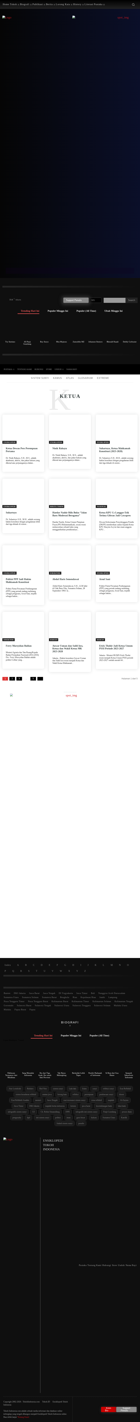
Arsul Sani (104, 579)
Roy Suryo (44, 342)
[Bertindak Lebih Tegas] (78, 1060)
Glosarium (85, 378)
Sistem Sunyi (40, 378)
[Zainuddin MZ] (79, 328)
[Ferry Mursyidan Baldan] (23, 626)
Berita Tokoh (56, 506)
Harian (53, 640)
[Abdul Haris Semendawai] (70, 560)
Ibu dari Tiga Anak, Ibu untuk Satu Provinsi (44, 1075)
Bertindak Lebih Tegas (78, 1074)
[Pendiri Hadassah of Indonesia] (95, 1060)
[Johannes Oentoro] (95, 328)
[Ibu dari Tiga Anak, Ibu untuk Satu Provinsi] (45, 1060)
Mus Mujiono (61, 342)
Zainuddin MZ (78, 342)
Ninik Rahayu (59, 448)
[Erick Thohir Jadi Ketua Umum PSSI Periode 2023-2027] (117, 626)
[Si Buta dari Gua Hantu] (112, 1060)
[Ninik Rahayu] (70, 429)
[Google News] (135, 370)
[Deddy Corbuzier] (130, 328)
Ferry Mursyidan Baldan (19, 646)
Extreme (103, 378)
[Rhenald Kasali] (113, 328)
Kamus (57, 378)
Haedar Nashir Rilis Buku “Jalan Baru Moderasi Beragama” (69, 514)
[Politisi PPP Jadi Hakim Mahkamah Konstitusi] (23, 560)
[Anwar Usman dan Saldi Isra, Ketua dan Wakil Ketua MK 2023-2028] (70, 626)
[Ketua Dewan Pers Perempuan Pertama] (23, 429)
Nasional (101, 506)
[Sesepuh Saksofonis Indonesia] (129, 1060)
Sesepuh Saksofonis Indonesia (128, 1075)
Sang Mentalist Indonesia (28, 1074)
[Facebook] (111, 370)
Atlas (70, 378)
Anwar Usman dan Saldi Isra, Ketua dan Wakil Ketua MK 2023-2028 (67, 649)
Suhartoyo (11, 512)
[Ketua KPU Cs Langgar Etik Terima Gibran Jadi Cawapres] (117, 493)
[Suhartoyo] (23, 493)
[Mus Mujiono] (61, 328)
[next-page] (40, 679)
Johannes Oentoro (95, 342)
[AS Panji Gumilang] (27, 328)
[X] (123, 370)
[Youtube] (129, 370)
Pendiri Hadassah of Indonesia (95, 1074)
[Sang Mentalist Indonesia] (28, 1060)
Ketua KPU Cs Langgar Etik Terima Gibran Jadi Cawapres (115, 514)
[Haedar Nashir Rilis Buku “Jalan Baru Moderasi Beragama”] (70, 493)
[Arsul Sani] (117, 560)
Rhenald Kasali (112, 342)
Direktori (55, 573)
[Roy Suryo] (44, 328)
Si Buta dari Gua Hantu (112, 1074)
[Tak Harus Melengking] (61, 1060)
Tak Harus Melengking (61, 1074)
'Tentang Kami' (23, 1417)
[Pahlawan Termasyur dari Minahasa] (11, 1060)
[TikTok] (117, 370)
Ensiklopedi (10, 442)
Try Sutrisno (10, 342)
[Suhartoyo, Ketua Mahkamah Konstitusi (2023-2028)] (117, 429)
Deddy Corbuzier (130, 342)
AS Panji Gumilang (27, 343)
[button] (133, 4)
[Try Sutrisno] (10, 328)
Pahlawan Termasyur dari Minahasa (11, 1075)
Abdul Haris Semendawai (65, 579)
